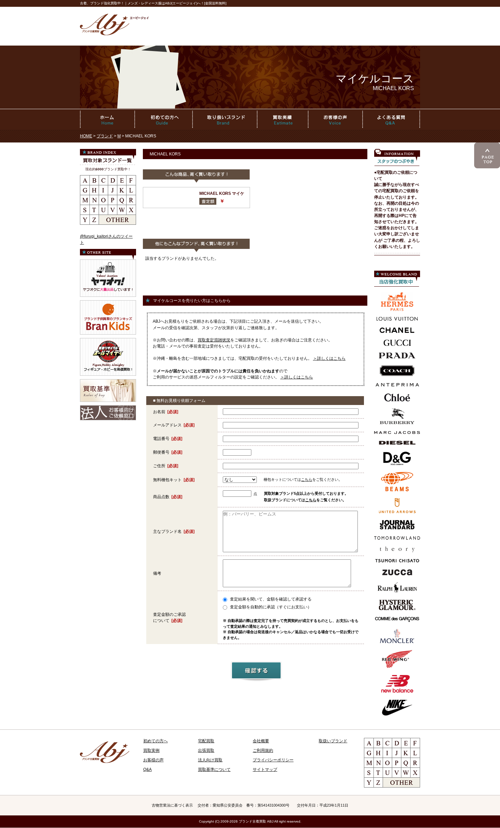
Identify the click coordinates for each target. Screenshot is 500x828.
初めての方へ (155, 741)
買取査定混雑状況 (214, 340)
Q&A (147, 769)
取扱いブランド (333, 741)
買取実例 (151, 750)
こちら (306, 479)
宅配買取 (206, 741)
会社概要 (261, 741)
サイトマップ (265, 769)
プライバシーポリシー (273, 760)
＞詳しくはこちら (329, 358)
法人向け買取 (210, 760)
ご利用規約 (263, 750)
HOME (86, 136)
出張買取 (206, 750)
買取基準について (214, 769)
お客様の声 (153, 760)
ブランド (105, 136)
